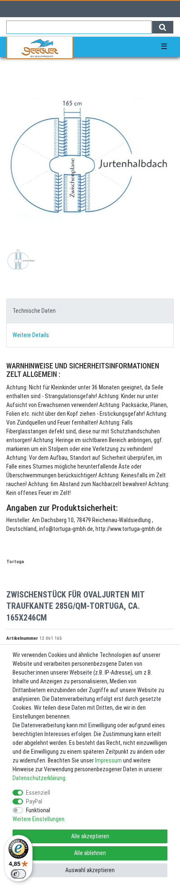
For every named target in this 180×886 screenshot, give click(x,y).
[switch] (18, 873)
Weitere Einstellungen (38, 819)
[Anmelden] (9, 9)
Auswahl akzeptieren (90, 870)
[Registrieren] (24, 9)
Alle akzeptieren (90, 836)
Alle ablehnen (90, 853)
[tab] (90, 311)
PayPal (34, 801)
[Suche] (163, 27)
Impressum (108, 760)
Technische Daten (34, 310)
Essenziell (38, 792)
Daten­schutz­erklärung (39, 778)
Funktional (38, 810)
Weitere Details (31, 335)
